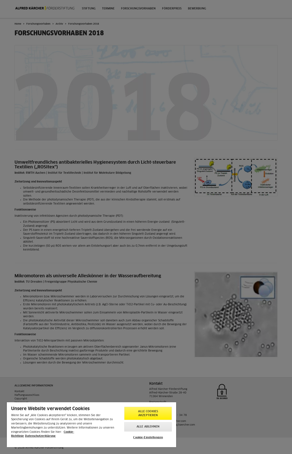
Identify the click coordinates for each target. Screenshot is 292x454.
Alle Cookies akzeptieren (148, 413)
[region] (91, 424)
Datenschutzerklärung (40, 436)
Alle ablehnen (148, 426)
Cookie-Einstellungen (148, 437)
